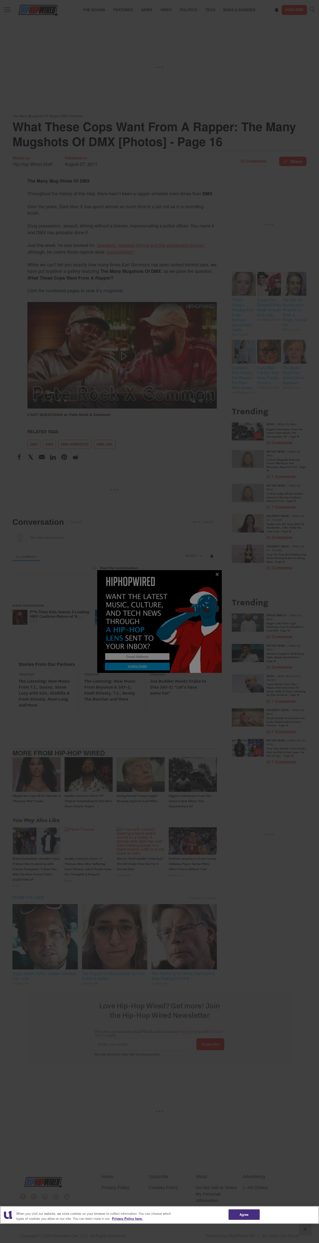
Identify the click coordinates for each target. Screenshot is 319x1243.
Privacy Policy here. (127, 1218)
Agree (244, 1214)
